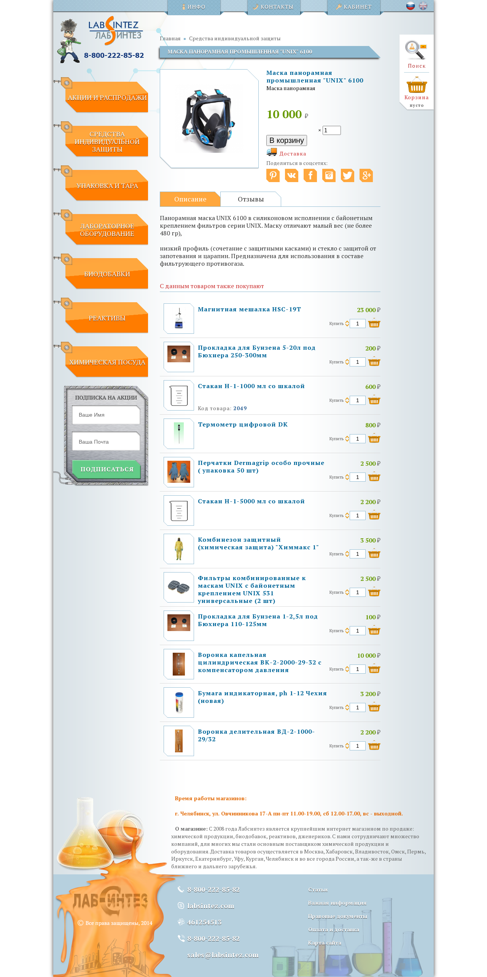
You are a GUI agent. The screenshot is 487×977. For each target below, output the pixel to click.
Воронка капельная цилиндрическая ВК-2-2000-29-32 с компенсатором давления (259, 662)
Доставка (293, 153)
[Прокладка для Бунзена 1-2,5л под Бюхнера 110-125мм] (178, 629)
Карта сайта (324, 942)
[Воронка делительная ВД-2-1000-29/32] (179, 750)
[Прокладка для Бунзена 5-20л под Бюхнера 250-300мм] (178, 360)
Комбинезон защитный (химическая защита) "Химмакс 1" (258, 543)
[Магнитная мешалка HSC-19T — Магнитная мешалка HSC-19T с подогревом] (179, 327)
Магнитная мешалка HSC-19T (249, 309)
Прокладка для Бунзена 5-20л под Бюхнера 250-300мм (257, 351)
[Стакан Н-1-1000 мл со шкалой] (179, 404)
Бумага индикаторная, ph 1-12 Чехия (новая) (262, 697)
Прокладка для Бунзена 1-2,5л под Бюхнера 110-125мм (258, 620)
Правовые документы (337, 916)
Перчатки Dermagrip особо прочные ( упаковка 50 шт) (261, 466)
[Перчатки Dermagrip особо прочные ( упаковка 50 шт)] (178, 480)
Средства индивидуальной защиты (235, 38)
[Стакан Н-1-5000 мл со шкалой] (179, 519)
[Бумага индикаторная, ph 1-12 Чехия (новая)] (179, 711)
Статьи (318, 889)
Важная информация (337, 902)
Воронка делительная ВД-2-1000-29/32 (256, 735)
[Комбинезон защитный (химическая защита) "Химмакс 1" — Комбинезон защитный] (178, 558)
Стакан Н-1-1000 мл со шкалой (251, 386)
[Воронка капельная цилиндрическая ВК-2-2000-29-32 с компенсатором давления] (179, 673)
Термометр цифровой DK (243, 424)
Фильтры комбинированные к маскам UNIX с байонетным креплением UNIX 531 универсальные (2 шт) (252, 589)
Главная (170, 38)
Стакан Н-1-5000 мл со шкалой (251, 501)
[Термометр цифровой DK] (178, 443)
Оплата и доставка (333, 929)
